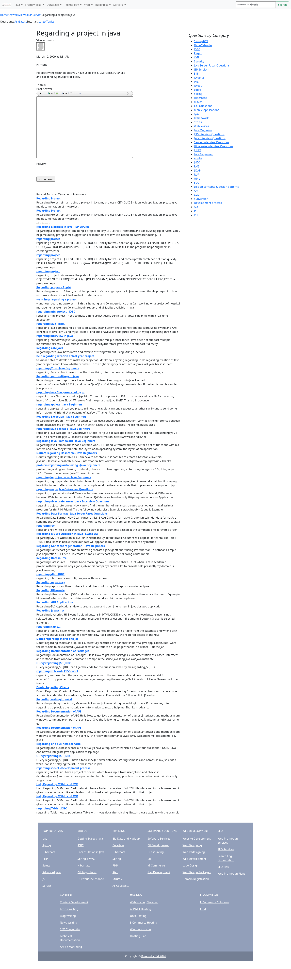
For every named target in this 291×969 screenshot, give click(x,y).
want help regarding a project (56, 299)
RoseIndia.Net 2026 (153, 956)
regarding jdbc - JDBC (50, 574)
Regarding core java (49, 348)
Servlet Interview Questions (211, 142)
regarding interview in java (54, 336)
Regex (198, 53)
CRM (203, 909)
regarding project (48, 239)
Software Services (159, 838)
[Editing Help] (127, 94)
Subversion (201, 199)
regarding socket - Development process (63, 768)
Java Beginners (203, 154)
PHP (196, 215)
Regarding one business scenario (58, 744)
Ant (196, 191)
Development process (208, 203)
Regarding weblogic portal (54, 699)
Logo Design (191, 865)
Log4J (197, 90)
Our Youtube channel (91, 879)
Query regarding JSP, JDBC (53, 663)
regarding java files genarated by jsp (60, 392)
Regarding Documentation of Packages (62, 651)
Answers (13, 15)
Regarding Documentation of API (58, 711)
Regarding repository (50, 582)
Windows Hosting (141, 929)
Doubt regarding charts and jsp (57, 639)
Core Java (118, 845)
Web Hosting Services (144, 902)
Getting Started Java (90, 838)
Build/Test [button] (102, 5)
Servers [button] (118, 5)
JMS (196, 81)
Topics (50, 21)
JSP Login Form (86, 872)
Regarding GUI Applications (55, 602)
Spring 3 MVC (86, 859)
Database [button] (53, 5)
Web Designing (192, 845)
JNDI (197, 162)
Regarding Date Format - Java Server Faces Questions (72, 513)
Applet (198, 158)
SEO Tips (223, 867)
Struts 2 (117, 879)
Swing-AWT (201, 41)
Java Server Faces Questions (212, 65)
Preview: (41, 164)
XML (196, 57)
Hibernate (200, 98)
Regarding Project (48, 198)
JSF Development (158, 845)
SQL (196, 182)
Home (4, 15)
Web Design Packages (197, 872)
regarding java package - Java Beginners (63, 429)
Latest (23, 21)
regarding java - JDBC (50, 324)
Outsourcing (156, 852)
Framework (201, 118)
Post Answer (44, 89)
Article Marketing (71, 947)
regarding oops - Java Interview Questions (64, 489)
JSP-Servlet (34, 15)
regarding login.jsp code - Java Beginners (63, 477)
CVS (196, 195)
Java (44, 838)
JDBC (197, 49)
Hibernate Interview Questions (213, 146)
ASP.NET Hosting (140, 909)
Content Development (74, 902)
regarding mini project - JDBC (55, 311)
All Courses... (120, 886)
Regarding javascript (50, 610)
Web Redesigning (194, 852)
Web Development (194, 859)
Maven (198, 102)
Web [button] (87, 5)
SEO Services (226, 849)
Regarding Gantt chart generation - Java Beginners (70, 546)
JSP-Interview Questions (209, 134)
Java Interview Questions (209, 138)
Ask (16, 21)
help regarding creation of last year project (65, 356)
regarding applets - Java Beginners (59, 404)
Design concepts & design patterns (216, 187)
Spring (198, 94)
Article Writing (69, 909)
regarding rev (45, 526)
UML (197, 178)
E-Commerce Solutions (214, 902)
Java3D (198, 86)
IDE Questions (203, 106)
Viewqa (23, 15)
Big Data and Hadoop (126, 838)
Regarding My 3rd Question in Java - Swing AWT (68, 534)
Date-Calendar (203, 45)
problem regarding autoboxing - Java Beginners (68, 465)
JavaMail (199, 77)
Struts (198, 122)
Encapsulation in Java (90, 852)
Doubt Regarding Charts (52, 687)
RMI (196, 166)
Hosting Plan (138, 936)
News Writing (68, 922)
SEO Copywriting (70, 929)
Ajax (196, 114)
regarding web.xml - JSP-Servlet (57, 671)
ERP (150, 859)
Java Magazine (203, 130)
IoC (196, 211)
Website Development (197, 838)
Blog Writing (68, 916)
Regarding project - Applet (53, 287)
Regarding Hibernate (50, 590)
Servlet (46, 886)
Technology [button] (71, 5)
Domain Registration (196, 879)
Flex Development (159, 872)
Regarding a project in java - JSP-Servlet (62, 227)
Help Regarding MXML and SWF (57, 784)
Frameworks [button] (33, 5)
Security (199, 61)
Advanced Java (51, 872)
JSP (44, 879)
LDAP (197, 170)
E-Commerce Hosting (143, 922)
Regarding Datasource (51, 558)
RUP (196, 174)
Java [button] (18, 5)
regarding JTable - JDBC (51, 808)
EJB (196, 73)
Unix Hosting (138, 916)
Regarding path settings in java (57, 376)
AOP (197, 207)
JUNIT (197, 150)
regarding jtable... (48, 626)
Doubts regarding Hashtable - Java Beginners (66, 453)
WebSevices (201, 126)
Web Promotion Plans (231, 873)
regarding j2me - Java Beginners (57, 368)
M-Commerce (156, 865)
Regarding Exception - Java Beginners (61, 416)
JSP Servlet (200, 69)
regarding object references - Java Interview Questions (72, 501)
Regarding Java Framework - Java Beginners (65, 441)
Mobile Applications (206, 110)
